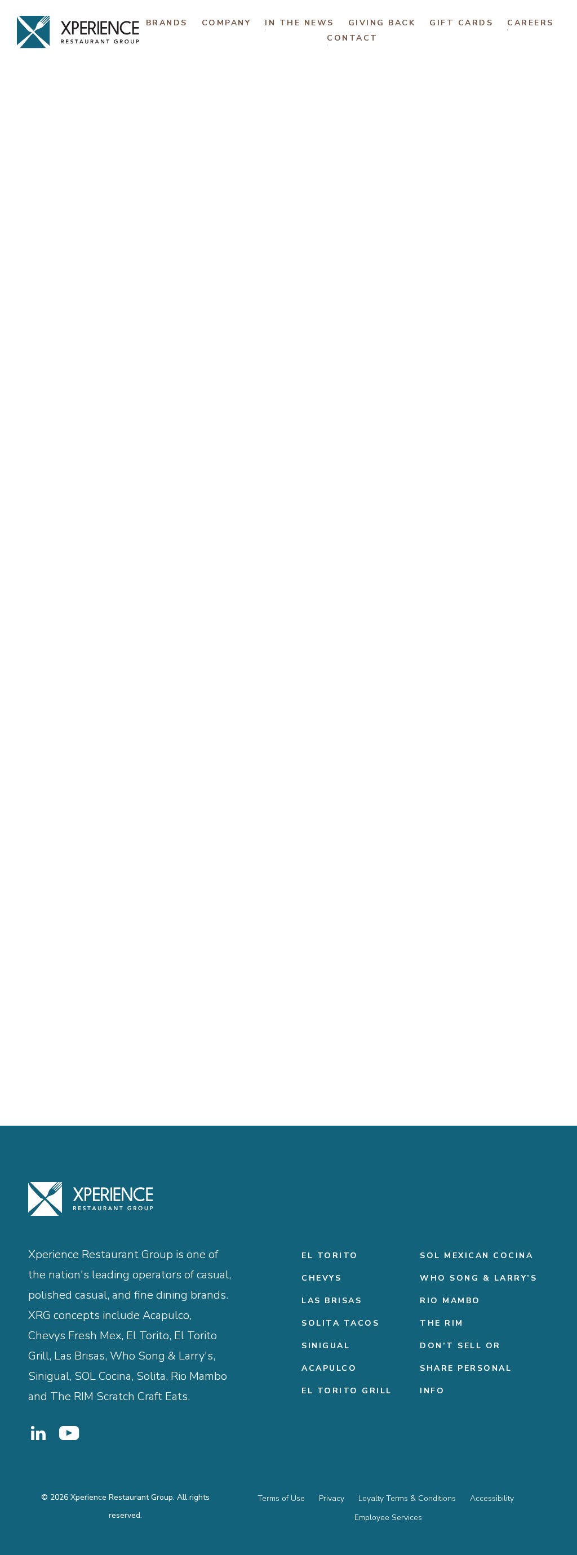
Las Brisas (331, 1300)
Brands (167, 22)
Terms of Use (281, 1498)
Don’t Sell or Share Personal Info (466, 1368)
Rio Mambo (450, 1300)
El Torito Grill (346, 1390)
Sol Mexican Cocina (476, 1255)
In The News (299, 22)
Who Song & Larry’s (478, 1278)
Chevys (321, 1278)
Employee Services (388, 1517)
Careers (530, 22)
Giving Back (382, 22)
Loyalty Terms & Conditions (407, 1498)
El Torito (329, 1255)
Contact (352, 38)
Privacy (331, 1498)
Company (226, 22)
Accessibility (492, 1498)
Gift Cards (461, 22)
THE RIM (442, 1323)
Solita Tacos (340, 1323)
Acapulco (329, 1368)
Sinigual (325, 1345)
